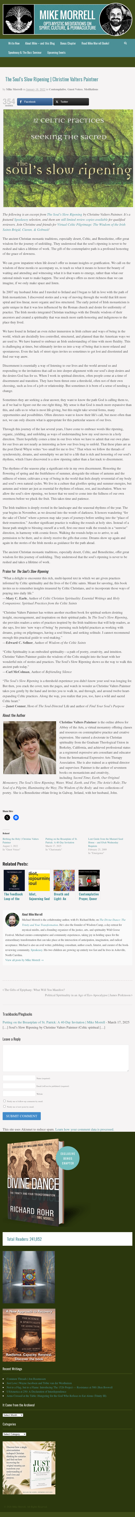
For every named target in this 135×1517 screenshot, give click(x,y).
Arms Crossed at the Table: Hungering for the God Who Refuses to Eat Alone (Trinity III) (56, 1396)
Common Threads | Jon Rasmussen (26, 1379)
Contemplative (57, 89)
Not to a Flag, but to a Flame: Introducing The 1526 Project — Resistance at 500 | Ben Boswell (59, 1387)
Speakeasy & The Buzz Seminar (25, 52)
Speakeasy (21, 219)
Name (43, 1078)
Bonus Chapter (68, 43)
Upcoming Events (56, 52)
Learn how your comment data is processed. (84, 1129)
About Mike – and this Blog (40, 43)
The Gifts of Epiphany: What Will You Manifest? (34, 990)
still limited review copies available (84, 219)
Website (40, 1094)
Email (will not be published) (53, 1086)
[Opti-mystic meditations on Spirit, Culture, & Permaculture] (67, 33)
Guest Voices (75, 89)
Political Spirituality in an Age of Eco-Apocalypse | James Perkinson (88, 995)
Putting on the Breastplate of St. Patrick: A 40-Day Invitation (62, 840)
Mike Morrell (14, 89)
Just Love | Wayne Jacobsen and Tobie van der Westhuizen (39, 1383)
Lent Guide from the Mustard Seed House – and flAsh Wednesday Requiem (105, 842)
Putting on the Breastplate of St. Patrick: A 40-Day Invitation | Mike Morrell (54, 1022)
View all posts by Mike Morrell (24, 960)
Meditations (91, 89)
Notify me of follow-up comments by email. (25, 1101)
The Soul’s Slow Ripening (64, 214)
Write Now (14, 43)
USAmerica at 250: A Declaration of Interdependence (36, 1391)
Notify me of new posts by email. (20, 1106)
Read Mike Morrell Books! (95, 43)
